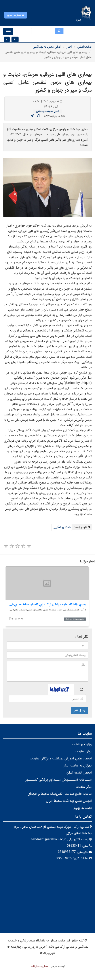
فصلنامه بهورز (83, 808)
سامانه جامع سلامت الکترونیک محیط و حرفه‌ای (59, 793)
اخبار (69, 46)
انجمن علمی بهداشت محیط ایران (69, 800)
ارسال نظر (80, 710)
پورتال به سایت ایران (77, 765)
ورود (79, 19)
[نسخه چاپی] (39, 115)
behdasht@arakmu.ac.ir (48, 839)
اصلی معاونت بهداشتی (47, 46)
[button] (15, 15)
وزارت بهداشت (82, 744)
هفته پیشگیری (62, 527)
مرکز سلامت (84, 786)
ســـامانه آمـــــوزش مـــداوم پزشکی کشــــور (59, 779)
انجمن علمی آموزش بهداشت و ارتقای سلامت (61, 758)
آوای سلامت (83, 751)
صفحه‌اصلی (84, 46)
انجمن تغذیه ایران (79, 772)
